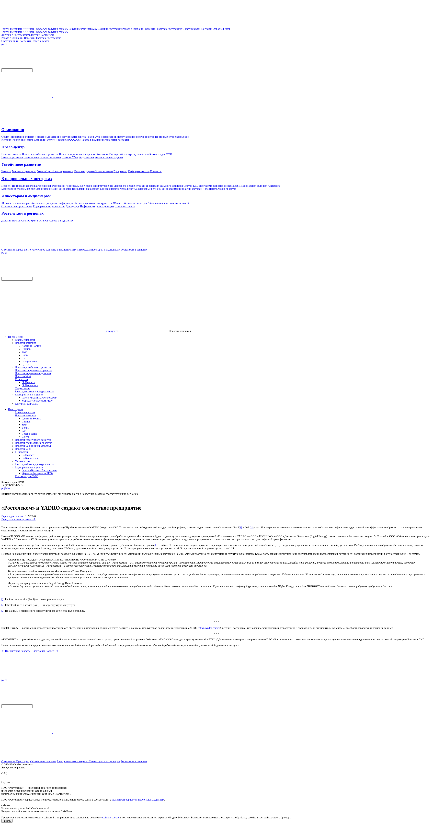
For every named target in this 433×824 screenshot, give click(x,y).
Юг (24, 358)
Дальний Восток (31, 345)
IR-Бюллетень (30, 385)
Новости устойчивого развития (33, 367)
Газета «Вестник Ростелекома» (39, 397)
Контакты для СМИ (26, 403)
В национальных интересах (26, 178)
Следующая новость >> (45, 651)
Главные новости (25, 339)
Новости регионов (25, 342)
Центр (25, 364)
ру (2, 44)
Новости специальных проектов (33, 370)
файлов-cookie (110, 817)
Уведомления (22, 388)
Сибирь (26, 348)
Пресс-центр (13, 147)
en (6, 44)
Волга (25, 355)
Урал (24, 352)
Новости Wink (23, 376)
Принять (7, 821)
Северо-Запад (29, 361)
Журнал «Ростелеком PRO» (37, 400)
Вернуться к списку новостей (18, 519)
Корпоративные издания (29, 394)
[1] (240, 527)
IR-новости (21, 379)
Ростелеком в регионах (22, 213)
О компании (12, 129)
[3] (156, 545)
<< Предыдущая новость (15, 651)
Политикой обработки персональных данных (138, 799)
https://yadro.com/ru (209, 628)
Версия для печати (12, 516)
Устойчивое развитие (21, 164)
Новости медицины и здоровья (33, 373)
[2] (251, 527)
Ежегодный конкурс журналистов (34, 391)
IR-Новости (28, 382)
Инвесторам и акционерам (26, 196)
